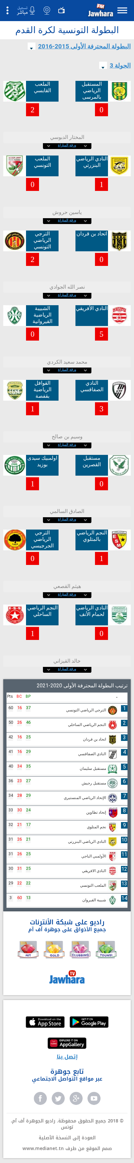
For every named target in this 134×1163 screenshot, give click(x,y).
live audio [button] (25, 10)
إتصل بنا (67, 1057)
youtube (93, 1098)
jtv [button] (61, 10)
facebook (40, 1098)
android (89, 1022)
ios (45, 1022)
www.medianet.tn (43, 1148)
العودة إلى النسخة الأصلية (67, 1137)
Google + (76, 1098)
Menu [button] (122, 10)
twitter (58, 1098)
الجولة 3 (120, 65)
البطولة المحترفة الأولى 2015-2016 (84, 46)
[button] (100, 11)
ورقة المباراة (67, 145)
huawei (67, 1043)
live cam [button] (47, 10)
